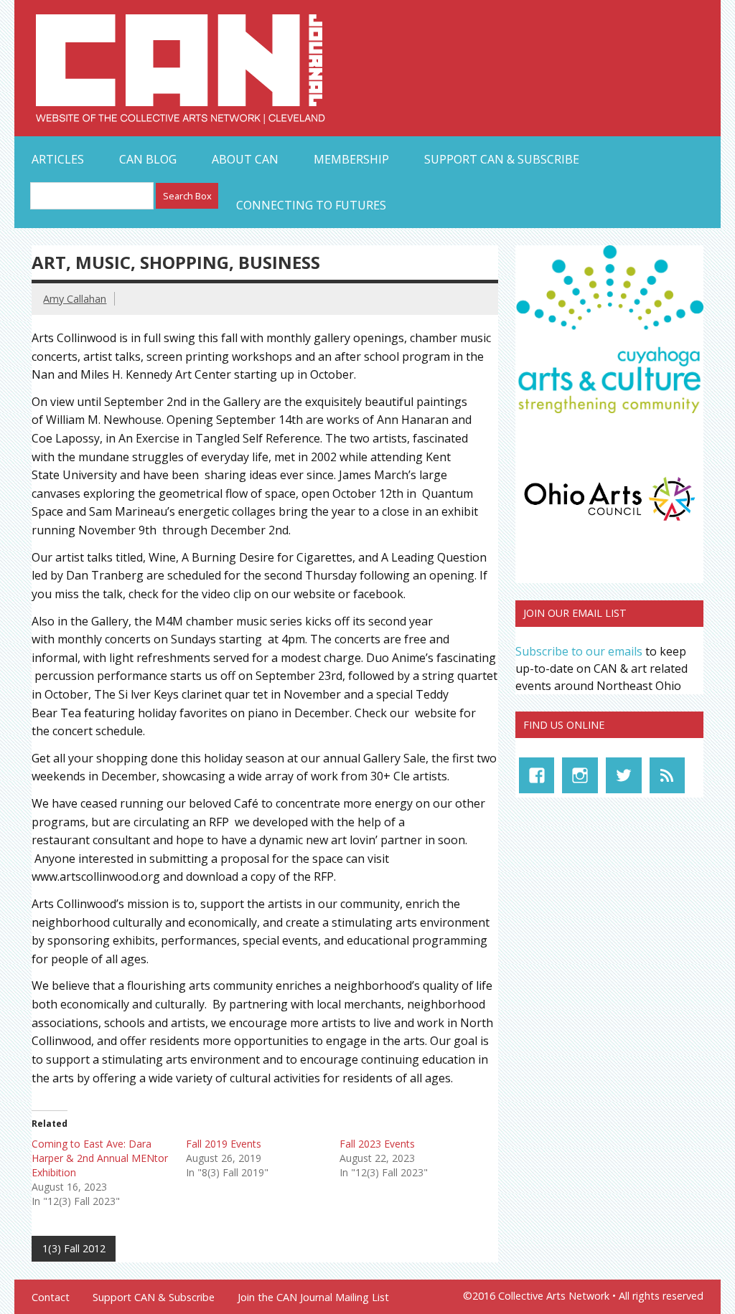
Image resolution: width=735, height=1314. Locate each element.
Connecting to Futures (311, 205)
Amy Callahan (74, 299)
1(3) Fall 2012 (74, 1248)
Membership (351, 159)
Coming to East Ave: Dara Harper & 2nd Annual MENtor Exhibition (100, 1158)
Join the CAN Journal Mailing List (313, 1297)
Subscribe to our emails (578, 651)
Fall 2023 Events (377, 1143)
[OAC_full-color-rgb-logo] (609, 523)
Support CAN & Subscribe (501, 159)
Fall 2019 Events (223, 1143)
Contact (51, 1297)
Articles (58, 159)
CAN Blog (148, 159)
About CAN (245, 159)
